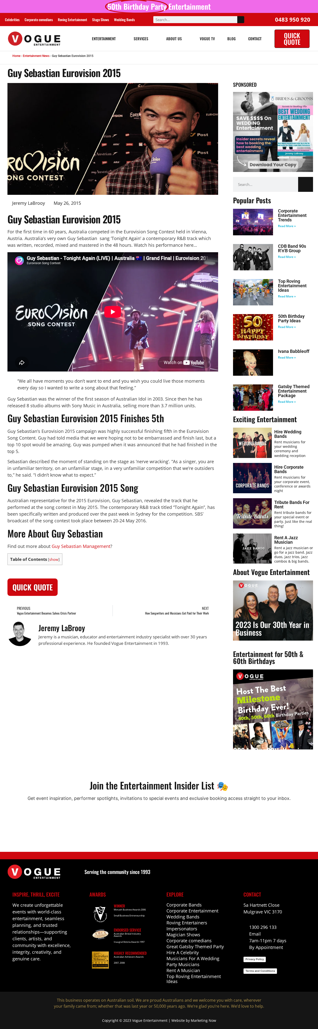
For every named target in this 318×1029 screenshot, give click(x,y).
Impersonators (181, 929)
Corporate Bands (184, 905)
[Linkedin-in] (26, 974)
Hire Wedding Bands (287, 434)
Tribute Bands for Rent (291, 504)
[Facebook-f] (15, 974)
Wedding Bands (124, 19)
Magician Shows (183, 935)
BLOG (231, 38)
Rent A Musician (183, 970)
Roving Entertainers (186, 923)
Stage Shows (100, 19)
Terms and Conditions (260, 971)
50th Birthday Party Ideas (291, 318)
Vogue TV (207, 38)
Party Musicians (182, 964)
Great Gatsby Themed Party (195, 946)
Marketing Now (203, 1020)
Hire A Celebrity (182, 952)
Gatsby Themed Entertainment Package (294, 391)
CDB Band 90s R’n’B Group (292, 248)
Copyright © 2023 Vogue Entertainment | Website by (146, 1020)
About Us (174, 38)
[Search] (240, 19)
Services (141, 38)
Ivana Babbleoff (293, 351)
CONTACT (255, 38)
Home (16, 56)
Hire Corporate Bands (289, 469)
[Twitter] (47, 974)
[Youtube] (37, 974)
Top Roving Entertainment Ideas (292, 286)
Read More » (287, 226)
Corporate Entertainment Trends (292, 215)
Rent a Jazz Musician (286, 540)
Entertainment (104, 38)
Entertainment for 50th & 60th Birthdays (268, 657)
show (53, 559)
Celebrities (12, 19)
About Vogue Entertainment (271, 572)
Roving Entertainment (72, 19)
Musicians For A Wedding (192, 958)
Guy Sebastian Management (81, 546)
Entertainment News (36, 56)
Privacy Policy (254, 959)
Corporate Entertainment (192, 911)
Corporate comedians (39, 19)
